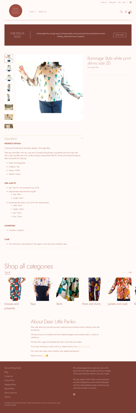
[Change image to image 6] (8, 107)
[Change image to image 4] (8, 87)
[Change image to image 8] (8, 126)
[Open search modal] (121, 12)
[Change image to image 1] (8, 58)
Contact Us (8, 376)
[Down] (8, 130)
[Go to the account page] (126, 12)
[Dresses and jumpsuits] (16, 289)
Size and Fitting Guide (12, 368)
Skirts (59, 304)
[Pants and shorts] (94, 289)
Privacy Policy (9, 380)
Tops (32, 304)
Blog (6, 372)
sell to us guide (83, 346)
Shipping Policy (10, 384)
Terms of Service (10, 392)
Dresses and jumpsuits (11, 306)
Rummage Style (93, 67)
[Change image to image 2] (8, 68)
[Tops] (42, 289)
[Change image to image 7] (8, 117)
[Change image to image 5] (8, 97)
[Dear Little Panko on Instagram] (131, 2)
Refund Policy (9, 388)
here (43, 355)
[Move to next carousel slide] (130, 272)
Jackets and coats (117, 304)
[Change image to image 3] (8, 78)
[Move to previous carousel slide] (125, 272)
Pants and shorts (91, 304)
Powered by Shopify (10, 405)
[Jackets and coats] (120, 289)
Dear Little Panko (21, 403)
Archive (7, 397)
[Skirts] (68, 289)
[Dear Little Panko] (15, 10)
